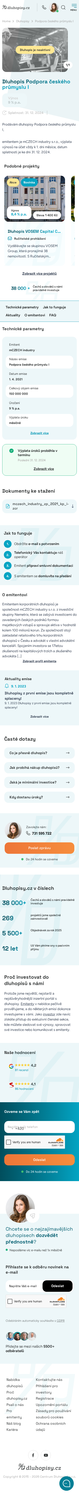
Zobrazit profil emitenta (39, 661)
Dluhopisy (22, 21)
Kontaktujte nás (49, 1379)
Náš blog (13, 1423)
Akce (13, 182)
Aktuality (13, 315)
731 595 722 (41, 833)
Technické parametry (22, 307)
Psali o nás (15, 1404)
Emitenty (27, 1004)
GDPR (61, 1321)
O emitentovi (35, 315)
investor (49, 1014)
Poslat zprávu (39, 848)
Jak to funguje (54, 307)
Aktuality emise (18, 678)
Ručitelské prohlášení (30, 239)
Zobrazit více (39, 433)
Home (6, 21)
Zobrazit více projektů (39, 273)
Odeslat (39, 1159)
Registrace (45, 1398)
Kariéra (12, 1429)
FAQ (52, 315)
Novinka (29, 182)
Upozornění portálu (52, 1404)
